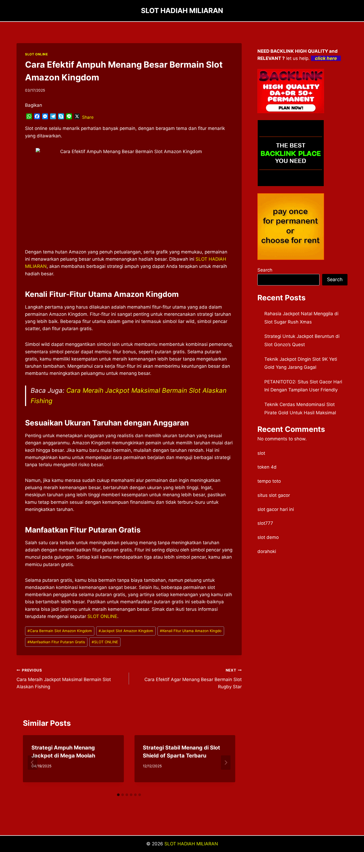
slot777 (265, 523)
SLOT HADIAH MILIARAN (191, 843)
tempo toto (269, 481)
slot (261, 453)
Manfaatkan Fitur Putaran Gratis (56, 642)
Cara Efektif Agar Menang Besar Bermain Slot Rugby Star (192, 678)
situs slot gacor (273, 495)
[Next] (225, 762)
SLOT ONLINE (36, 54)
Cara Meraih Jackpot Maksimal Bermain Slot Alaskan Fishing (64, 678)
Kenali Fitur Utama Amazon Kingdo (190, 631)
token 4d (267, 467)
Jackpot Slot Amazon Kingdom (126, 631)
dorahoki (266, 551)
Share (88, 117)
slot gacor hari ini (275, 509)
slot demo (268, 537)
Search (264, 270)
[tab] (118, 794)
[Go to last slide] (32, 762)
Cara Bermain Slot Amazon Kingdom (59, 631)
